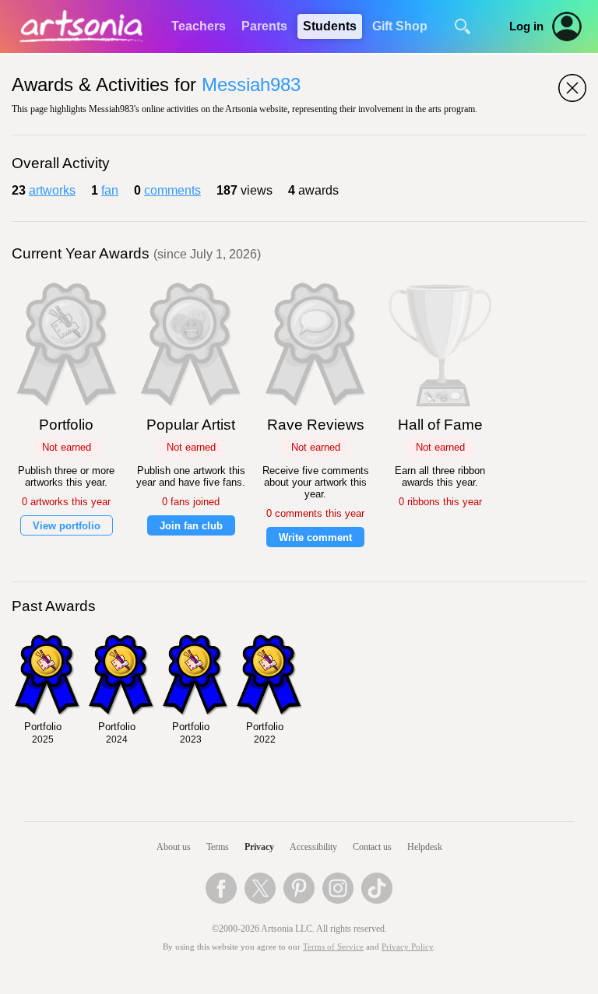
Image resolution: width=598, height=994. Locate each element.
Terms (217, 846)
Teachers (198, 26)
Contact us (372, 846)
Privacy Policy (407, 947)
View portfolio (66, 526)
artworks (52, 190)
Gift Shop (399, 26)
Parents (264, 26)
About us (174, 846)
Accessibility (313, 846)
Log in (526, 26)
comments (172, 190)
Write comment (315, 537)
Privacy (259, 846)
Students (330, 26)
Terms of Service (333, 947)
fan (109, 190)
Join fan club (191, 526)
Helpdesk (424, 846)
